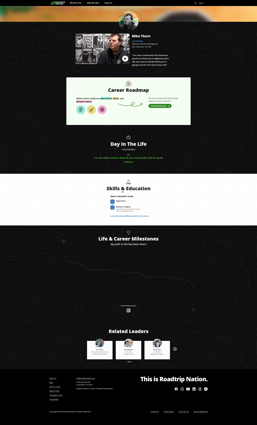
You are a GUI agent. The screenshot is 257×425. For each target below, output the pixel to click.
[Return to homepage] (58, 3)
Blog (51, 382)
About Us (52, 378)
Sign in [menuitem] (201, 3)
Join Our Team (54, 387)
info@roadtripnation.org (85, 378)
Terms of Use (183, 412)
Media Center (54, 391)
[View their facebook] (128, 310)
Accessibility (53, 399)
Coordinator (137, 41)
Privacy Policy (169, 412)
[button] (125, 59)
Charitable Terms (56, 395)
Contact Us (155, 412)
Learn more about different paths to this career (129, 216)
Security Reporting (201, 412)
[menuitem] (195, 3)
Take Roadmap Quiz (158, 106)
